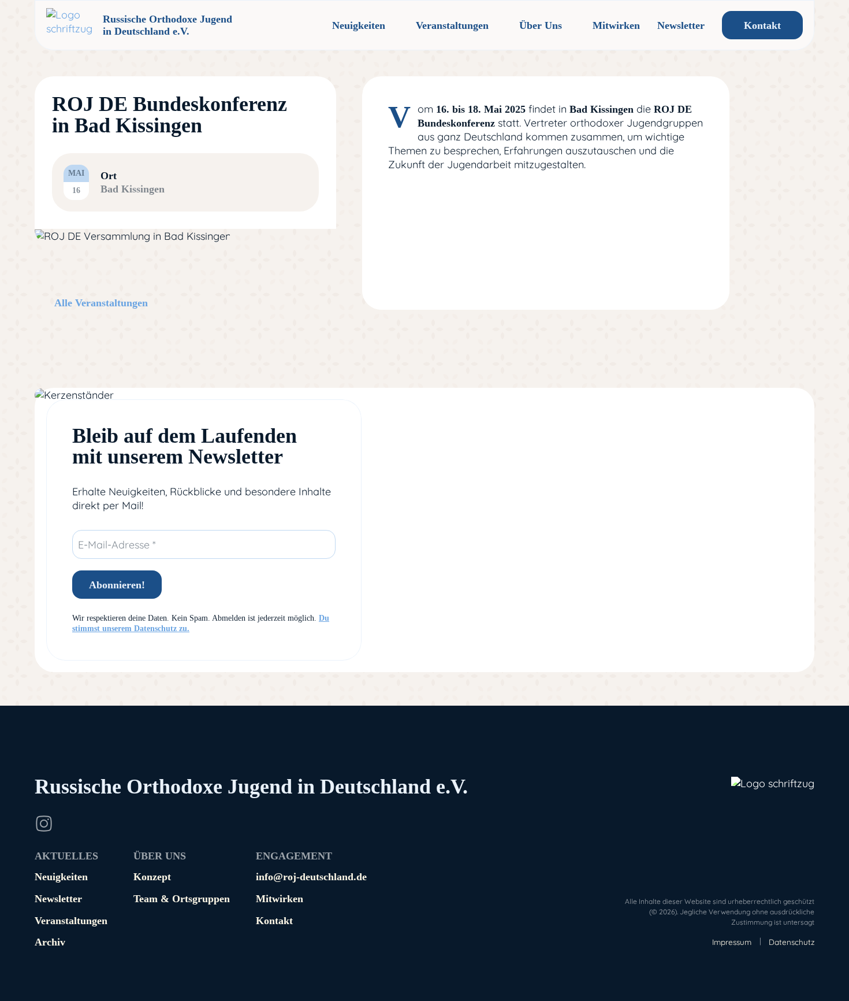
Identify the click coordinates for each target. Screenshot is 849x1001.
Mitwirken (616, 25)
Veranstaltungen (452, 25)
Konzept (152, 877)
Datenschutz (791, 942)
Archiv (50, 942)
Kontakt (762, 25)
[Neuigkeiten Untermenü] (394, 25)
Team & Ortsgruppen (181, 898)
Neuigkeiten (358, 25)
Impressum (731, 942)
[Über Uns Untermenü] (571, 25)
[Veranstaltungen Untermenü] (498, 25)
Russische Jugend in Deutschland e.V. (251, 786)
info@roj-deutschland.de (311, 877)
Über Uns (540, 25)
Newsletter (681, 25)
